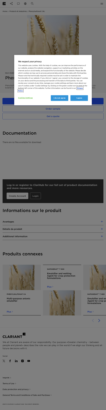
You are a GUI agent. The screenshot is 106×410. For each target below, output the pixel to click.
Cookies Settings (25, 98)
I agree (79, 98)
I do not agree (60, 98)
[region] (53, 80)
